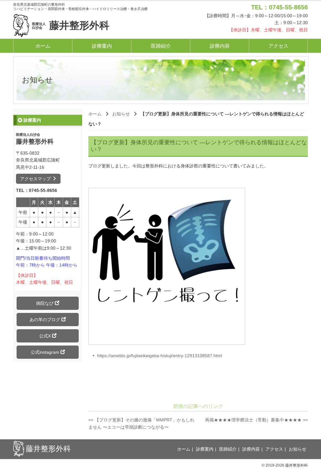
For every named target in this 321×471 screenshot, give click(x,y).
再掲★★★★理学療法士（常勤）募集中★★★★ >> (256, 419)
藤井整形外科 (70, 25)
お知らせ (121, 113)
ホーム (42, 46)
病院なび (45, 303)
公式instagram (46, 352)
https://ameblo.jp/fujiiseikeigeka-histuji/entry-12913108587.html (159, 355)
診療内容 (220, 46)
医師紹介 (161, 46)
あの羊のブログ (45, 319)
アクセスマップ (36, 178)
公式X (45, 335)
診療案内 (102, 46)
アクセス (278, 46)
